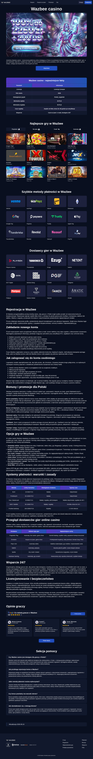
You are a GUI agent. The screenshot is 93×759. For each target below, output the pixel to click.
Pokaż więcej (46, 640)
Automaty (76, 129)
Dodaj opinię (78, 613)
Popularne (15, 129)
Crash (55, 129)
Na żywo (35, 129)
